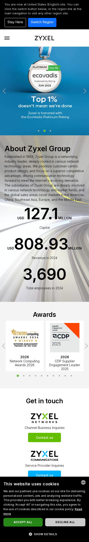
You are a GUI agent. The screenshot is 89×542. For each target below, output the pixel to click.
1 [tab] (38, 131)
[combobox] (83, 482)
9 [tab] (65, 375)
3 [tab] (50, 131)
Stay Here (15, 22)
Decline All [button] (65, 522)
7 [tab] (53, 375)
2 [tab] (44, 131)
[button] (44, 534)
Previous (5, 91)
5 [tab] (41, 375)
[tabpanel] (44, 91)
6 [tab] (47, 375)
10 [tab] (71, 375)
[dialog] (44, 509)
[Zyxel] (44, 37)
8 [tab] (59, 375)
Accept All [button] (23, 522)
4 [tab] (35, 375)
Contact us (44, 437)
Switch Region (42, 22)
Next (84, 91)
